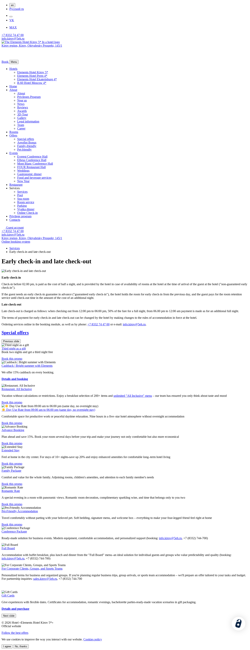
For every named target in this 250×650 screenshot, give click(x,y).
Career (21, 128)
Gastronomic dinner (29, 174)
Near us (22, 100)
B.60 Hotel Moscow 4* (31, 82)
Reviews (22, 107)
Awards (22, 111)
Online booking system (16, 241)
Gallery (21, 118)
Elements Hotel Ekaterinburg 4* (37, 79)
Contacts (14, 219)
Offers (13, 135)
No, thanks (21, 646)
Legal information (28, 121)
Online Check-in (27, 212)
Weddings (23, 170)
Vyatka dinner (25, 209)
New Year (23, 181)
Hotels (13, 68)
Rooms (13, 132)
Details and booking (15, 379)
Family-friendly (26, 146)
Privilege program (20, 216)
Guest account (14, 227)
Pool (20, 195)
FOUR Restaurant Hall (31, 167)
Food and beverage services (34, 177)
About (13, 89)
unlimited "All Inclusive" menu (132, 395)
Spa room (23, 198)
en (12, 5)
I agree (7, 646)
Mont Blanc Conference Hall (35, 163)
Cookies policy (92, 639)
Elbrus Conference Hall (31, 160)
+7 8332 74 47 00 (13, 35)
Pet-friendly (24, 149)
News (20, 104)
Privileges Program (29, 97)
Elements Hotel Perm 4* (32, 75)
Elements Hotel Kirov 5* (32, 72)
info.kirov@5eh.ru (13, 38)
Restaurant (15, 184)
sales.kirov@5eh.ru (45, 578)
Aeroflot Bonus (26, 142)
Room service (25, 202)
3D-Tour (22, 114)
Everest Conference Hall (32, 156)
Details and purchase (15, 608)
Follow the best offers (15, 632)
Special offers (25, 139)
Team (20, 125)
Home (13, 86)
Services (22, 191)
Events (13, 153)
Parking (22, 205)
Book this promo (12, 358)
